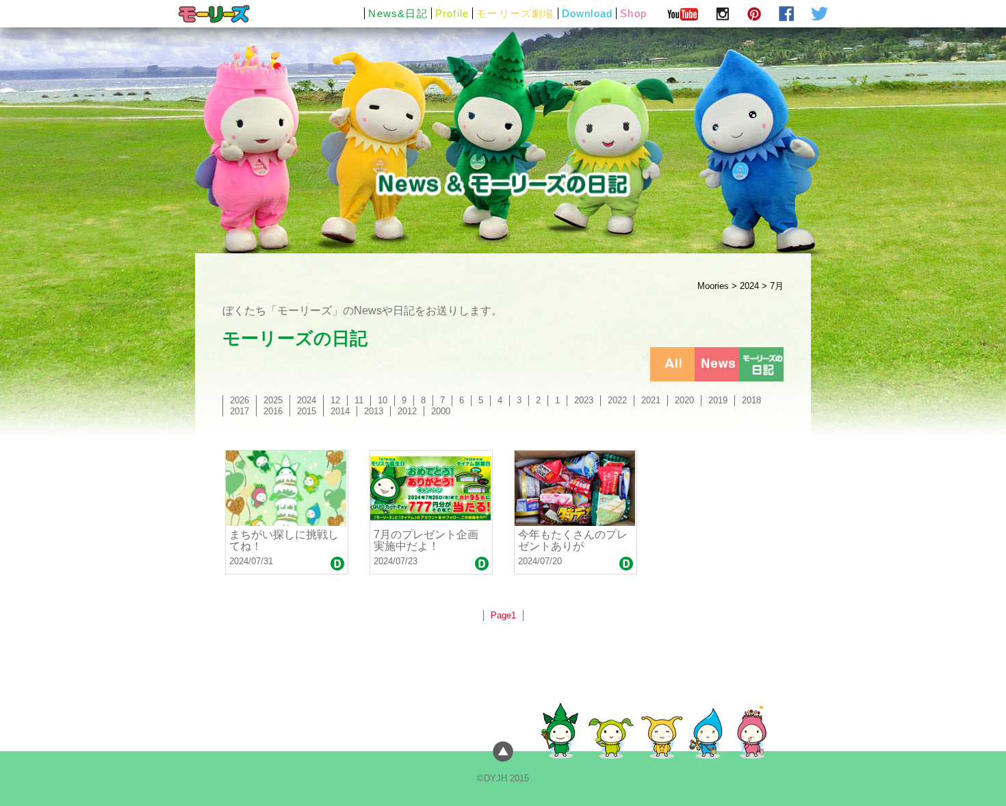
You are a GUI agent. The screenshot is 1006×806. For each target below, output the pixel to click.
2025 (273, 400)
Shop (633, 13)
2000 (440, 411)
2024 (749, 286)
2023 (583, 400)
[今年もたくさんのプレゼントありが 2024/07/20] (575, 488)
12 (335, 400)
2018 (751, 400)
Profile (452, 13)
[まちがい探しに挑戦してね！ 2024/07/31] (287, 488)
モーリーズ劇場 (515, 13)
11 (358, 400)
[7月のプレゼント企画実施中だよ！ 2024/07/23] (431, 488)
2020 (684, 400)
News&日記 (397, 13)
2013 (373, 411)
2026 (239, 400)
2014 (340, 411)
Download (587, 13)
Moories (713, 286)
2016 (273, 411)
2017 (239, 411)
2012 (407, 411)
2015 (306, 411)
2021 (650, 400)
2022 (617, 400)
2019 (717, 400)
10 (382, 400)
